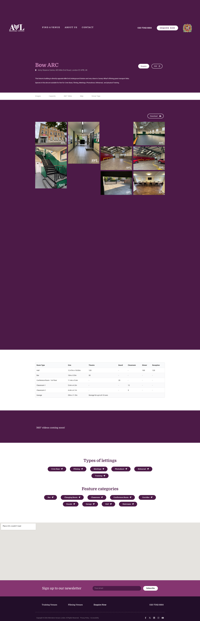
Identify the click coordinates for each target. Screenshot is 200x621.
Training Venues (49, 605)
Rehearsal (142, 469)
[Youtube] (163, 618)
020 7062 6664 (145, 28)
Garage (89, 504)
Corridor (146, 497)
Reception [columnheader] (156, 365)
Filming (76, 469)
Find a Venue (51, 27)
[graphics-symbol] (146, 618)
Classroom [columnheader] (132, 365)
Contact (88, 27)
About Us (71, 27)
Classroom (95, 497)
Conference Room (121, 497)
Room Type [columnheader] (41, 365)
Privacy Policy (84, 618)
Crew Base (55, 469)
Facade (69, 504)
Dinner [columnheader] (144, 365)
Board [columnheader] (120, 365)
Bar (49, 497)
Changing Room (70, 497)
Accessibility (94, 618)
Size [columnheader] (69, 365)
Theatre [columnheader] (92, 365)
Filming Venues (75, 605)
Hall (107, 504)
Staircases (127, 504)
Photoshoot (119, 469)
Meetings (97, 469)
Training (98, 476)
